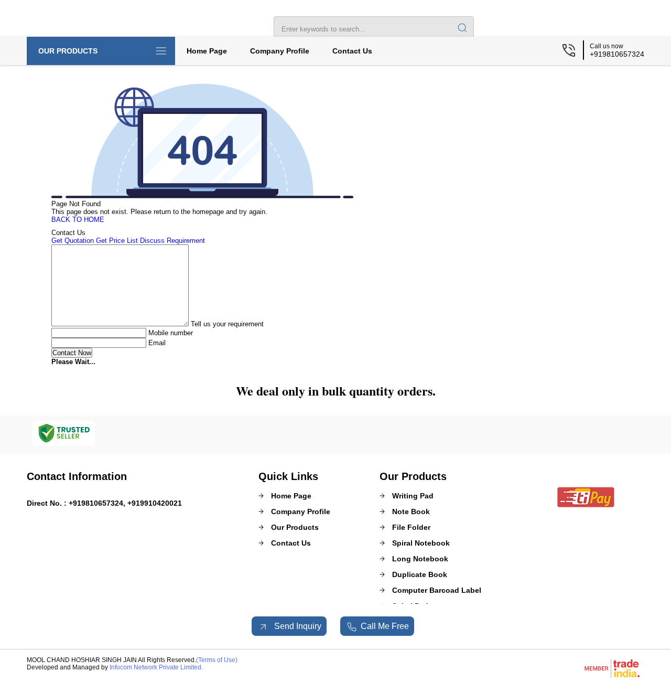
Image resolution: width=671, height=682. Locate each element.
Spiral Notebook (421, 543)
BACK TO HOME (77, 219)
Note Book (411, 511)
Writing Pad (413, 496)
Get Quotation (72, 240)
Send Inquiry (296, 626)
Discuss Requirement (172, 240)
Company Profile (279, 51)
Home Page (207, 51)
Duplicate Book (419, 574)
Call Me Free (385, 626)
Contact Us (352, 51)
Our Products (68, 51)
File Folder (411, 527)
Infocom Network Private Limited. (156, 667)
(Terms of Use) (216, 660)
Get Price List (117, 240)
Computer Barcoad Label (436, 590)
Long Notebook (420, 559)
